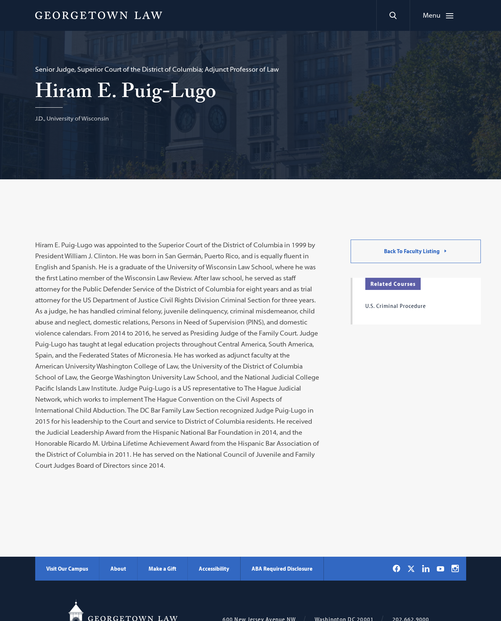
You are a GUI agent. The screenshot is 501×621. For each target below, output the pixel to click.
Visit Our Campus (67, 568)
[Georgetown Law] (98, 15)
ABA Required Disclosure (282, 568)
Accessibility (214, 568)
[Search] (393, 15)
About (118, 568)
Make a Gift (162, 568)
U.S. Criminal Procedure (395, 305)
